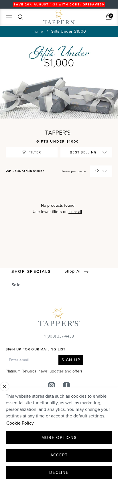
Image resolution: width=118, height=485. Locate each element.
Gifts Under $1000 (68, 31)
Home (37, 31)
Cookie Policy (20, 423)
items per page (73, 171)
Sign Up (71, 360)
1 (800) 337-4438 (59, 336)
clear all (75, 212)
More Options (59, 438)
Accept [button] (59, 455)
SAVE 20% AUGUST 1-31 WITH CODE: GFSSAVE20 (59, 4)
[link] (108, 16)
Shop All (73, 271)
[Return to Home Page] (59, 318)
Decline (58, 473)
